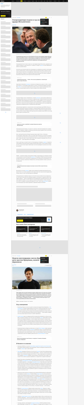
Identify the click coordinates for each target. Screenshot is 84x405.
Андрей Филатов (38, 357)
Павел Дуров (20, 363)
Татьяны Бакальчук (24, 400)
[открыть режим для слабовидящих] (46, 17)
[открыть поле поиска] (66, 1)
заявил (43, 390)
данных (42, 65)
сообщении (32, 341)
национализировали (41, 345)
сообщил (19, 86)
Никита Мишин (32, 357)
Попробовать (43, 23)
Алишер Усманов (20, 328)
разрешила (33, 157)
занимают (27, 170)
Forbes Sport (18, 245)
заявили (44, 142)
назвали (38, 389)
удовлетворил (45, 181)
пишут (42, 400)
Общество (30, 245)
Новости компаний (43, 245)
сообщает (30, 372)
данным (38, 363)
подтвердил (28, 84)
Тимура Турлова (39, 385)
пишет (41, 329)
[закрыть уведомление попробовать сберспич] (48, 20)
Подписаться (20, 232)
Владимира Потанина (36, 373)
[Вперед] (53, 217)
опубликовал (38, 97)
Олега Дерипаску (25, 372)
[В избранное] (26, 245)
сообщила (23, 360)
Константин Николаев (46, 357)
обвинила (28, 385)
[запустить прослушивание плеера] (47, 17)
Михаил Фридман (42, 340)
